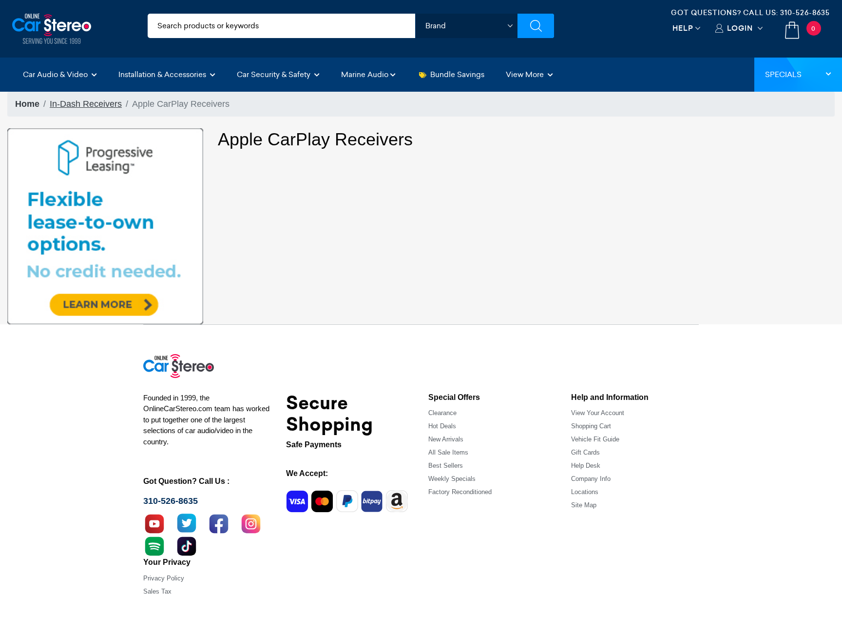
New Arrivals (445, 439)
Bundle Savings (457, 74)
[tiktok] (186, 545)
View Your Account (597, 413)
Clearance (442, 413)
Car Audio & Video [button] (56, 74)
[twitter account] (186, 523)
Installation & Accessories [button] (163, 74)
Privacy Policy (163, 578)
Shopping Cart (591, 426)
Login (740, 28)
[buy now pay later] (105, 226)
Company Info (591, 478)
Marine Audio (364, 74)
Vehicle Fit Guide (595, 439)
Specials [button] (783, 74)
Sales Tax (157, 591)
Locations (584, 492)
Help (682, 28)
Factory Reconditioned (460, 492)
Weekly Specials (452, 478)
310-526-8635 (805, 13)
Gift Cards (585, 452)
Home (27, 104)
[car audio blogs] (154, 545)
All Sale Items (448, 452)
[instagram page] (251, 523)
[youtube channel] (154, 523)
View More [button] (526, 74)
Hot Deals (442, 426)
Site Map (583, 505)
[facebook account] (219, 523)
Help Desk (585, 465)
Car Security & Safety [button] (274, 74)
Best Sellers (445, 465)
